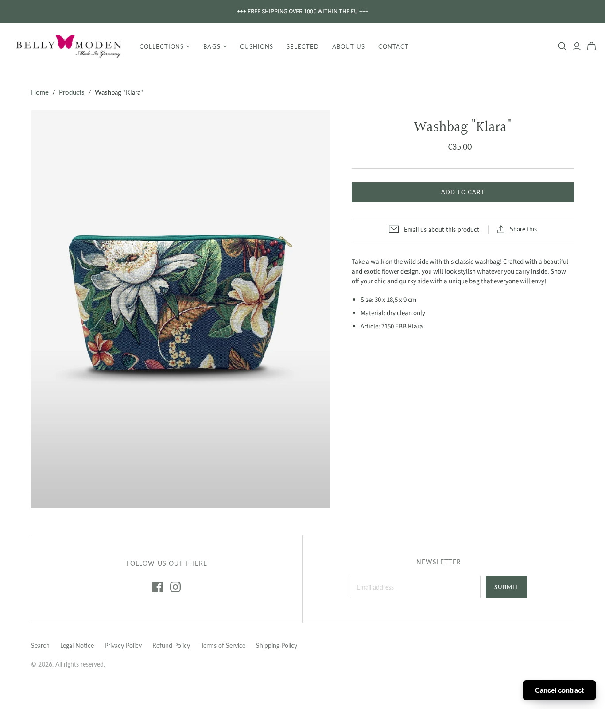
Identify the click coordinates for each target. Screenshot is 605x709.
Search (40, 645)
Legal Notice (77, 645)
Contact (393, 46)
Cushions (256, 46)
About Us (348, 46)
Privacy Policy (123, 645)
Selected (303, 46)
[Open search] (562, 46)
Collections (162, 46)
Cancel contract (559, 690)
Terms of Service (223, 645)
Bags (211, 46)
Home (40, 92)
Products (72, 92)
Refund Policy (171, 645)
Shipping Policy (276, 645)
